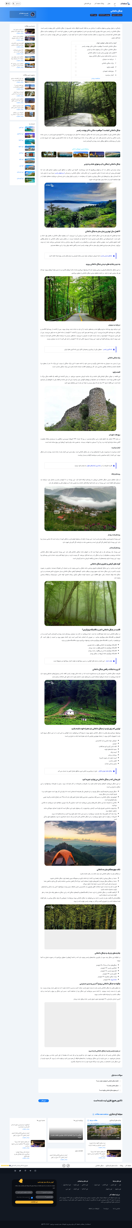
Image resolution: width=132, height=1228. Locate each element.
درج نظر (43, 1101)
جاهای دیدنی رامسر (106, 256)
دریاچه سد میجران (108, 59)
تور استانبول (20, 134)
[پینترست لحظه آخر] (24, 1171)
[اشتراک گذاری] (63, 1165)
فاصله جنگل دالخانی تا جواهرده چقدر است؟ (107, 1081)
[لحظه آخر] (112, 1171)
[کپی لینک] (68, 1165)
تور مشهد (20, 147)
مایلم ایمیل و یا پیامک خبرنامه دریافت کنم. (23, 1198)
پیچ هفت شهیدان (108, 71)
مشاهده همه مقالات (101, 1114)
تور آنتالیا (21, 140)
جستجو (18, 3)
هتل (109, 4)
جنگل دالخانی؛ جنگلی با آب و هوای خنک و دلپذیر (102, 50)
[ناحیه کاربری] (7, 3)
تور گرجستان (20, 178)
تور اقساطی (87, 4)
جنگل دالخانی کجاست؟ (112, 1086)
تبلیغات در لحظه (94, 1209)
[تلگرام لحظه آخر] (29, 1171)
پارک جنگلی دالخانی (108, 63)
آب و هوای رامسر (60, 173)
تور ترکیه (21, 159)
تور (115, 4)
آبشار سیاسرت (109, 75)
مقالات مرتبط (93, 1120)
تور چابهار (109, 1190)
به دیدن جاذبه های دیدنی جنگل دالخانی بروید (103, 56)
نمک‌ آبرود (114, 980)
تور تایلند (76, 1190)
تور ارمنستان (20, 172)
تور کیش (21, 127)
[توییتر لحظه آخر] (19, 1171)
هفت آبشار (109, 661)
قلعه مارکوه (110, 67)
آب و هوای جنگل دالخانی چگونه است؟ (108, 1090)
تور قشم (21, 153)
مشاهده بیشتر (95, 78)
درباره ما (106, 1209)
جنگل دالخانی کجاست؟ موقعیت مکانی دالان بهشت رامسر (99, 46)
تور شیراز (97, 1186)
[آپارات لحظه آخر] (14, 1171)
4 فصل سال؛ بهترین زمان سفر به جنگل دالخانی (102, 53)
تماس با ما (116, 1209)
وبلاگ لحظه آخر (99, 4)
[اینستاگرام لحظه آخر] (34, 1171)
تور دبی (21, 166)
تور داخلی (85, 1186)
